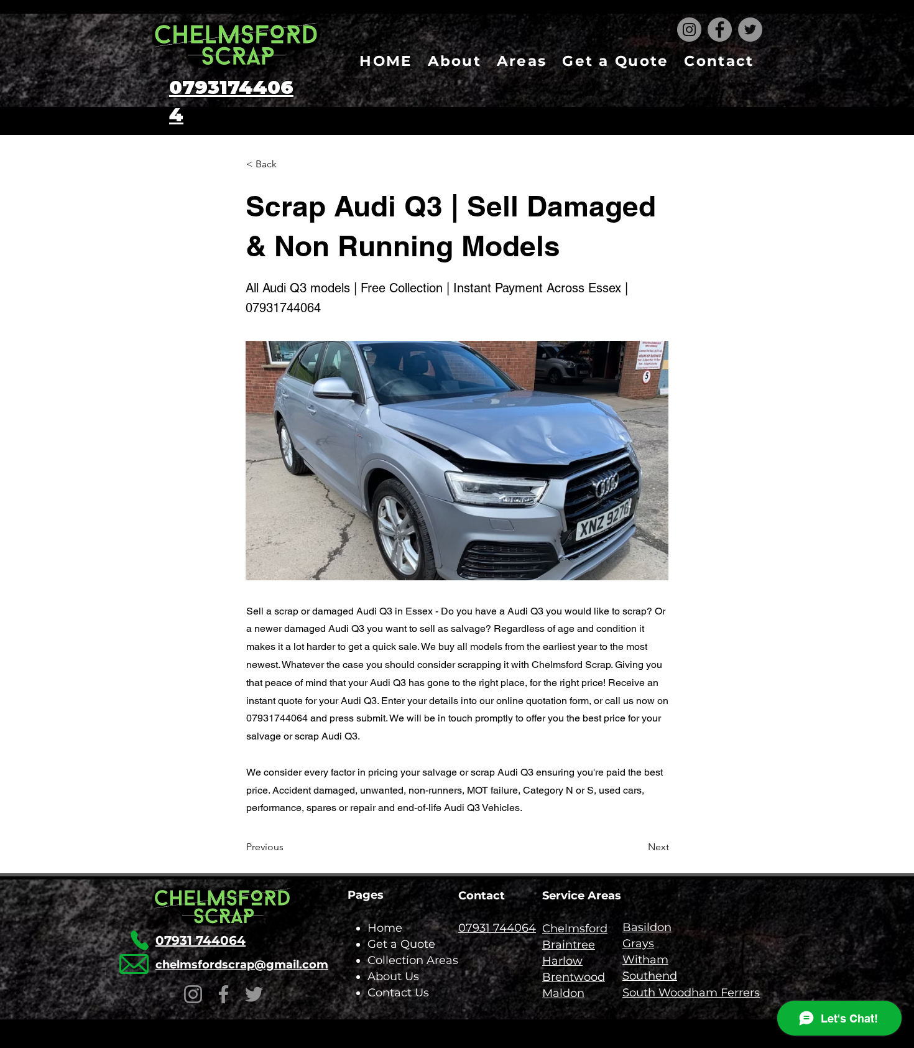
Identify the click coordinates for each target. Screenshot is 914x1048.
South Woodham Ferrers (691, 992)
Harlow (562, 961)
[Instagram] (689, 29)
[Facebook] (720, 29)
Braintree (568, 945)
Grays (638, 943)
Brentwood (573, 977)
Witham (645, 960)
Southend (649, 976)
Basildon (647, 927)
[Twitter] (750, 29)
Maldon (563, 993)
